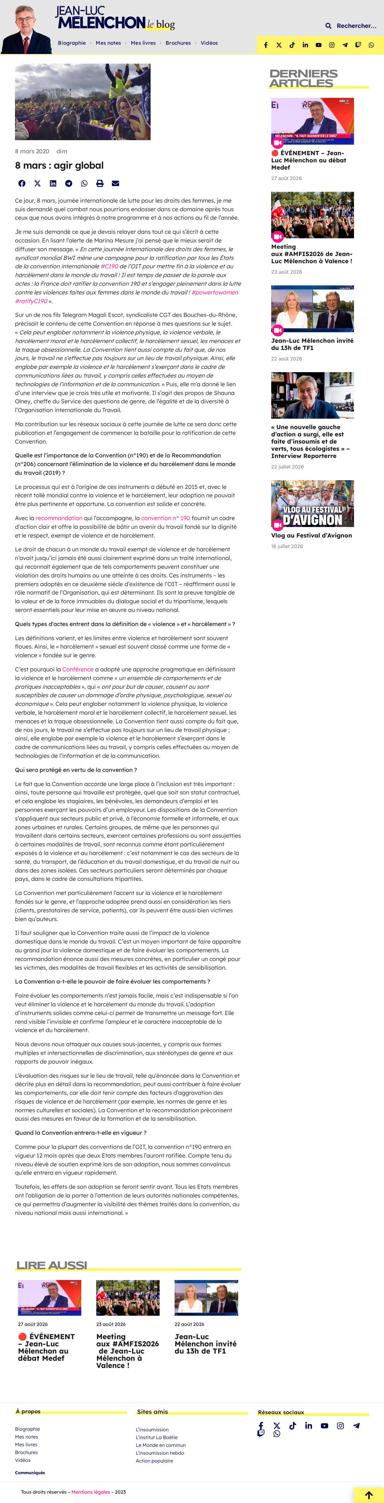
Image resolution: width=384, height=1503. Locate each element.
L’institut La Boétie (157, 1437)
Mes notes (108, 43)
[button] (21, 183)
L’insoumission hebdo (160, 1453)
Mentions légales (90, 1492)
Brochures (178, 43)
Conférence (78, 669)
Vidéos (209, 43)
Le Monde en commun (161, 1445)
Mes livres (143, 43)
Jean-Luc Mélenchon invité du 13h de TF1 (206, 1343)
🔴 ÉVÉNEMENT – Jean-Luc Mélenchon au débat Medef (46, 1347)
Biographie (72, 43)
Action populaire (154, 1461)
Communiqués (30, 1472)
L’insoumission (152, 1429)
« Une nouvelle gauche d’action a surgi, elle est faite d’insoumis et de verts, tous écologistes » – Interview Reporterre (310, 441)
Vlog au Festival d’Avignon (311, 535)
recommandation (60, 518)
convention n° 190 (166, 518)
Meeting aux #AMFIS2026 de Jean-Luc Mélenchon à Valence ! (127, 1351)
